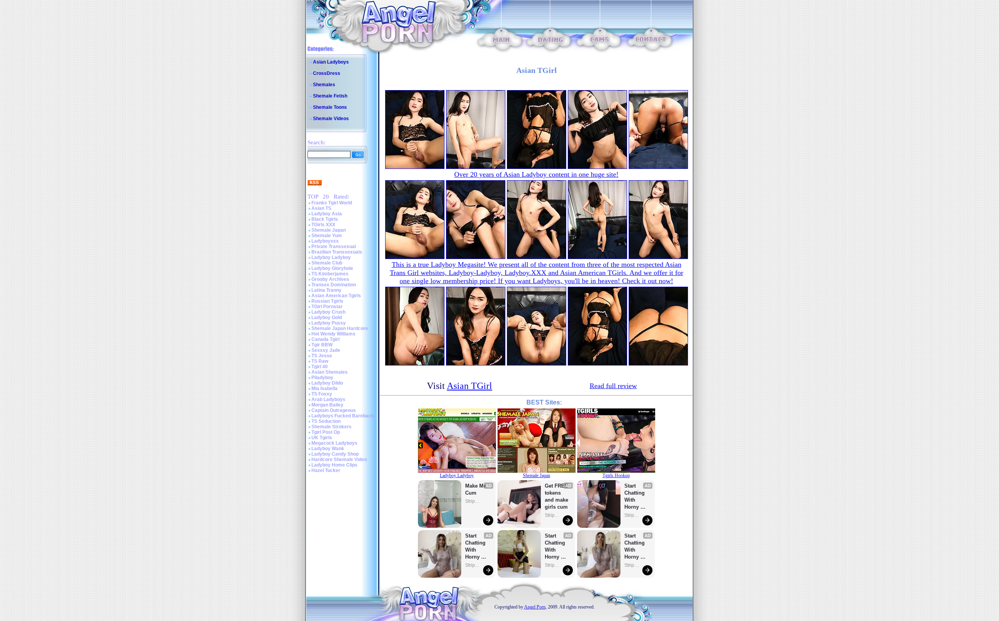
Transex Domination (333, 284)
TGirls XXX (323, 224)
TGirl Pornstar (327, 306)
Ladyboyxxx (325, 241)
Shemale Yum (326, 235)
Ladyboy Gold (326, 317)
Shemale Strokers (331, 426)
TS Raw (319, 361)
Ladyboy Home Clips (334, 465)
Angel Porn (535, 607)
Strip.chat (473, 501)
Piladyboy (322, 377)
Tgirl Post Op (325, 432)
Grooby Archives (330, 279)
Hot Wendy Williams (333, 334)
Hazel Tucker (325, 470)
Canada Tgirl (325, 339)
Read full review (613, 386)
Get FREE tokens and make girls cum (556, 496)
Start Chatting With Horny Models (476, 547)
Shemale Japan (328, 230)
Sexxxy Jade (325, 350)
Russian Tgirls (327, 301)
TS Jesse (321, 355)
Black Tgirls (324, 219)
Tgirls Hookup (616, 475)
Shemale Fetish (330, 96)
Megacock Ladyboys (334, 443)
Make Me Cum (476, 489)
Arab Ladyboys (328, 399)
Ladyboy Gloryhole (332, 268)
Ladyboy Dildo (327, 383)
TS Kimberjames (329, 274)
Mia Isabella (324, 388)
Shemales (324, 84)
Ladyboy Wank (327, 448)
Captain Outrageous (333, 410)
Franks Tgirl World (331, 203)
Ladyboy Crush (328, 312)
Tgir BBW (321, 345)
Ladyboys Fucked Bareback (342, 416)
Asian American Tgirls (336, 295)
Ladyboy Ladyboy (331, 257)
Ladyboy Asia (326, 213)
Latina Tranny (326, 290)
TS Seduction (326, 421)
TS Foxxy (321, 394)
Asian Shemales (329, 372)
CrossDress (326, 73)
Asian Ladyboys (331, 62)
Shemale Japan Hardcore (339, 328)
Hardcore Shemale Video (339, 459)
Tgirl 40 (319, 366)
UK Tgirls (321, 437)
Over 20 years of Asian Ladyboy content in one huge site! (536, 174)
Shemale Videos (331, 118)
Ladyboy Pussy (328, 323)
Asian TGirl (469, 386)
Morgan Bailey (327, 405)
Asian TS (321, 208)
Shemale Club (326, 263)
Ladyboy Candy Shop (335, 454)
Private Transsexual (333, 246)
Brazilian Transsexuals (336, 252)
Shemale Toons (330, 107)
